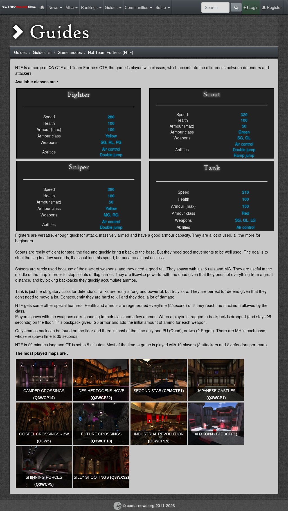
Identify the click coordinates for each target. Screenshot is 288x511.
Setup (161, 7)
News (53, 7)
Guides (112, 7)
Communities (137, 7)
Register (274, 7)
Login (253, 7)
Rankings (90, 7)
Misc (70, 7)
